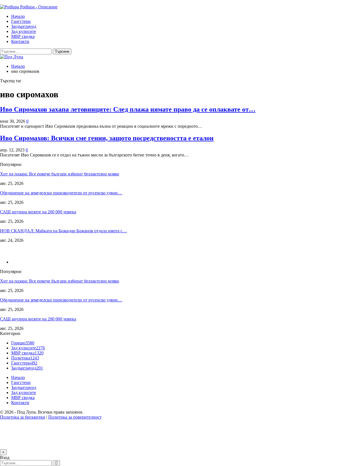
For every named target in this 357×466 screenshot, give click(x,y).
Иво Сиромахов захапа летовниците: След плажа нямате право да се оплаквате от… (127, 109)
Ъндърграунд (23, 26)
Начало (18, 16)
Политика (25, 358)
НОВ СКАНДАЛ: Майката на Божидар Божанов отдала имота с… (63, 230)
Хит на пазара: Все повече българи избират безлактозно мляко (59, 174)
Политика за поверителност (75, 417)
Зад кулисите (23, 31)
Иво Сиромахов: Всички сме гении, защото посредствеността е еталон (107, 138)
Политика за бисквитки (22, 417)
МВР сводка (23, 36)
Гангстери (21, 21)
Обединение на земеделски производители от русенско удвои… (61, 192)
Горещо (22, 343)
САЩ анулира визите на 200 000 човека (38, 211)
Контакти (20, 41)
